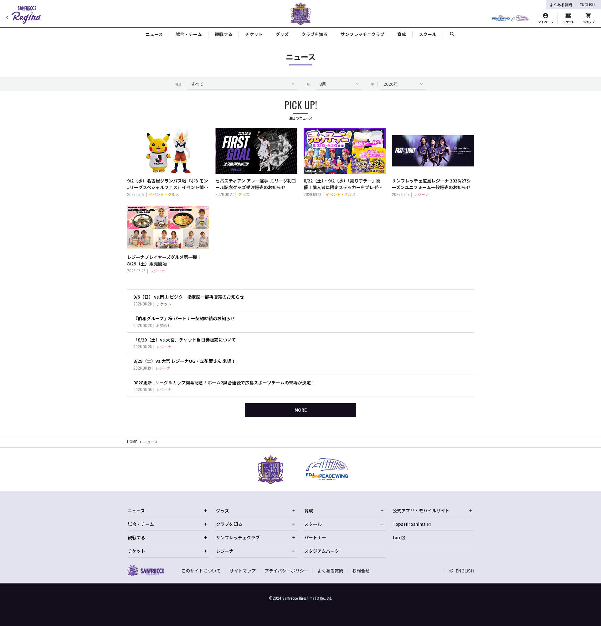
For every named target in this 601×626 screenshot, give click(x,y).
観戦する (136, 537)
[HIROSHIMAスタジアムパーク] (511, 18)
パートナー (315, 537)
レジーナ (225, 551)
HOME (132, 441)
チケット (136, 551)
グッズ (222, 510)
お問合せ (361, 570)
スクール (313, 524)
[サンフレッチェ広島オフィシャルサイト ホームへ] (145, 570)
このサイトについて (201, 570)
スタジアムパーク (321, 551)
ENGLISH (587, 4)
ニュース (150, 441)
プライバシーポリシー (286, 570)
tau (396, 537)
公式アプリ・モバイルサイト (421, 510)
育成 (308, 510)
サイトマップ (242, 570)
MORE (301, 410)
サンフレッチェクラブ (238, 537)
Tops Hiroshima (409, 524)
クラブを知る (229, 524)
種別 (178, 84)
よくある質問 (561, 4)
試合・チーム (141, 524)
